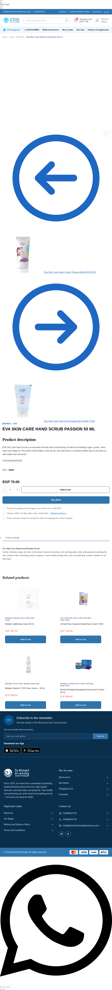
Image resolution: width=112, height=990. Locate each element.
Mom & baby (67, 30)
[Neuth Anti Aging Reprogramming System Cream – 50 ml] (84, 665)
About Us (8, 813)
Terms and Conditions (14, 830)
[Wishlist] (106, 134)
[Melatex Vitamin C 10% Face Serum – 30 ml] (28, 665)
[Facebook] (68, 834)
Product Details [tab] (12, 538)
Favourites (97, 12)
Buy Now (56, 500)
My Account (64, 777)
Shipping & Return (58, 513)
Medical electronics (51, 30)
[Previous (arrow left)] (1, 989)
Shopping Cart (66, 789)
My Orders (64, 783)
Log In (104, 21)
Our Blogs (9, 819)
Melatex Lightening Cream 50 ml (19, 624)
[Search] (66, 20)
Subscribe (100, 736)
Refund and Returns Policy (80, 12)
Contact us (63, 12)
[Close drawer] (1, 7)
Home (5, 37)
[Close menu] (1, 1)
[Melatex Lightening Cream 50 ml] (28, 599)
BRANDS (20, 37)
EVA (15, 423)
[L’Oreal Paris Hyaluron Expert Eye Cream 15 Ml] (84, 599)
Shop (12, 37)
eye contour (66, 618)
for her (87, 618)
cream (16, 618)
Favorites (63, 794)
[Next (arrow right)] (4, 989)
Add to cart (65, 490)
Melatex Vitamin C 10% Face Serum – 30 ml (25, 688)
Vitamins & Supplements (98, 30)
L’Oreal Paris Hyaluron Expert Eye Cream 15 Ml (81, 624)
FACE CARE (25, 618)
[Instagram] (61, 834)
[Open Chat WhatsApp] (56, 984)
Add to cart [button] (25, 639)
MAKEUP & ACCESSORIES (27, 30)
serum (26, 684)
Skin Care (80, 30)
